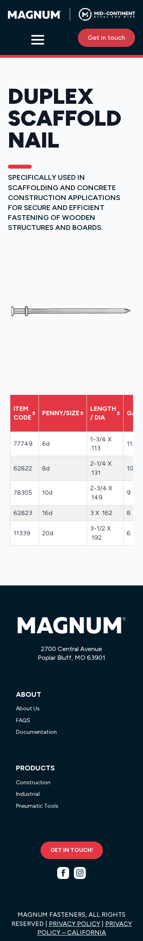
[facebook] (63, 873)
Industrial (28, 794)
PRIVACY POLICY (74, 923)
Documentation (36, 732)
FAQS (23, 720)
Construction (33, 782)
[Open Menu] (37, 39)
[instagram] (80, 873)
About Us (28, 708)
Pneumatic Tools (37, 806)
